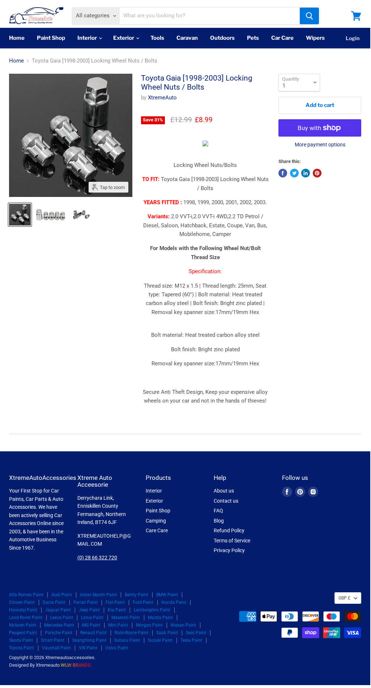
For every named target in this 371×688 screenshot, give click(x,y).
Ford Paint (143, 602)
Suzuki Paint (160, 640)
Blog (219, 521)
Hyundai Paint (23, 609)
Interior (87, 38)
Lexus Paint (61, 617)
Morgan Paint (149, 625)
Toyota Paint (21, 647)
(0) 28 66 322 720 (97, 557)
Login (352, 38)
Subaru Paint (127, 640)
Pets (253, 38)
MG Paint (91, 625)
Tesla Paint (191, 640)
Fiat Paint (115, 602)
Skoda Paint (21, 640)
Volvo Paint (116, 647)
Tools (157, 38)
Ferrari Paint (85, 602)
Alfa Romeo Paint (26, 594)
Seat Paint (196, 632)
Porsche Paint (58, 632)
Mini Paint (118, 625)
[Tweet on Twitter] (294, 173)
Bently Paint (136, 594)
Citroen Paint (22, 602)
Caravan (187, 38)
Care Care (157, 530)
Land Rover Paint (25, 617)
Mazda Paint (160, 617)
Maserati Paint (125, 617)
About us (224, 491)
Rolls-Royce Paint (131, 632)
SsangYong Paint (89, 640)
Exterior (124, 38)
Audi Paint (61, 594)
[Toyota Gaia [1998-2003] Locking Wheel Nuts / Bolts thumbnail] (19, 214)
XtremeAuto (162, 97)
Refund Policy (229, 530)
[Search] (309, 16)
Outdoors (222, 38)
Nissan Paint (183, 625)
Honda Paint (173, 602)
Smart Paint (52, 640)
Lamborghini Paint (152, 609)
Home (17, 38)
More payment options (320, 144)
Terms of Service (232, 540)
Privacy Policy (229, 550)
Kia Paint (117, 609)
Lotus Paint (92, 617)
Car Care (282, 38)
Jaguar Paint (58, 609)
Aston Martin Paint (98, 594)
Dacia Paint (54, 602)
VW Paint (88, 647)
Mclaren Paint (22, 625)
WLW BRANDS (76, 665)
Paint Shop (51, 38)
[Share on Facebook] (282, 173)
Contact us (226, 501)
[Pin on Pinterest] (317, 173)
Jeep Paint (89, 609)
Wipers (315, 38)
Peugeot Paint (23, 632)
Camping (156, 521)
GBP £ (344, 598)
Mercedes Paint (59, 625)
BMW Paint (167, 594)
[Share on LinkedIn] (305, 173)
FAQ (218, 510)
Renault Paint (93, 632)
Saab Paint (167, 632)
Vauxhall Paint (56, 647)
